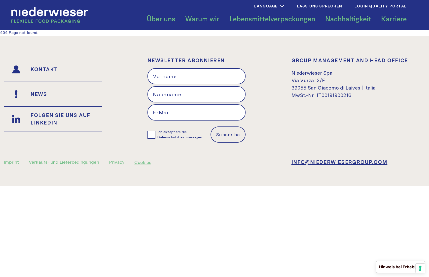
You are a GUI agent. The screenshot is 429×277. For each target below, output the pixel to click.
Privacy (116, 162)
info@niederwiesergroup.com (339, 162)
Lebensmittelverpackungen (272, 19)
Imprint (11, 162)
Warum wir (202, 19)
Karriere (394, 19)
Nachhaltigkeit (348, 19)
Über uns (161, 19)
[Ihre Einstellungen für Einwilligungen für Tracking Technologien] (420, 268)
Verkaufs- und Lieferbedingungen (64, 162)
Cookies (142, 162)
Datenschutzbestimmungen (179, 137)
